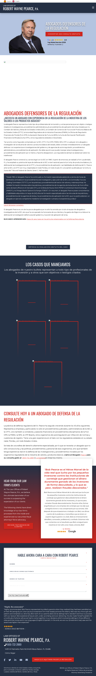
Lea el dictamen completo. (14, 205)
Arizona (18, 670)
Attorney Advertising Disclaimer (81, 672)
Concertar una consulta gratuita (64, 34)
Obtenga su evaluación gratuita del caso (48, 247)
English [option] (17, 1)
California (25, 670)
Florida (30, 670)
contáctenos (40, 458)
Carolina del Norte (15, 672)
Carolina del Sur (27, 672)
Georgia (36, 670)
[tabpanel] (66, 500)
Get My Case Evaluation (18, 595)
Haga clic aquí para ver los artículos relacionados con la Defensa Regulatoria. (55, 219)
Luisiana (6, 672)
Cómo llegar (10, 653)
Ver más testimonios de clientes (18, 525)
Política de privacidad (85, 670)
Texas (35, 672)
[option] (15, 1)
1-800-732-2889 (28, 458)
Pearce (83, 455)
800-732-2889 (14, 644)
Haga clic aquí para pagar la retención (53, 659)
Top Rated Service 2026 (56, 42)
